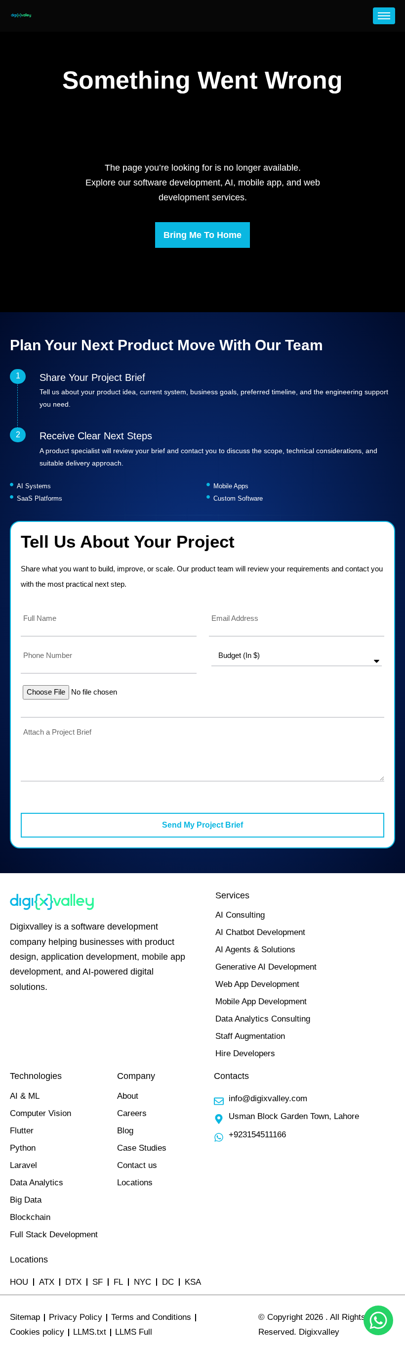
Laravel (23, 1165)
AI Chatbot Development (260, 932)
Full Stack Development (54, 1234)
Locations (135, 1182)
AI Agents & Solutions (255, 949)
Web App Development (257, 984)
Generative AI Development (266, 967)
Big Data (25, 1200)
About (127, 1096)
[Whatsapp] (378, 1320)
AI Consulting (240, 915)
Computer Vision (40, 1113)
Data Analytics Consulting (262, 1019)
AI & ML (25, 1096)
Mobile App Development (261, 1001)
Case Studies (141, 1148)
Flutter (22, 1130)
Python (23, 1148)
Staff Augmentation (250, 1036)
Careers (132, 1113)
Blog (125, 1130)
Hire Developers (245, 1053)
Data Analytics (36, 1182)
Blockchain (30, 1217)
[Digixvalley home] (21, 15)
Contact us (137, 1165)
